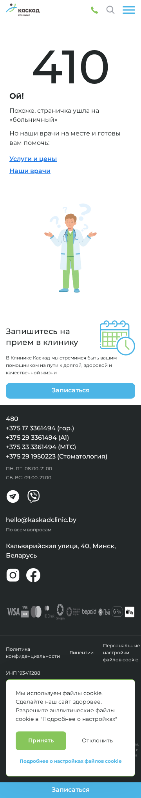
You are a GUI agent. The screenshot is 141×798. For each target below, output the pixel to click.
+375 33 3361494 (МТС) (41, 447)
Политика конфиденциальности (33, 652)
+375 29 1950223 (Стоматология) (56, 456)
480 (12, 418)
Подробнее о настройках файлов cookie (71, 761)
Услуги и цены (33, 158)
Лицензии (81, 652)
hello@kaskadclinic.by (41, 519)
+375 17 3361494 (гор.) (40, 428)
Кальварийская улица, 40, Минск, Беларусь (61, 551)
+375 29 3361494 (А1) (37, 437)
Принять (41, 740)
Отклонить (97, 740)
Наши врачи (30, 171)
